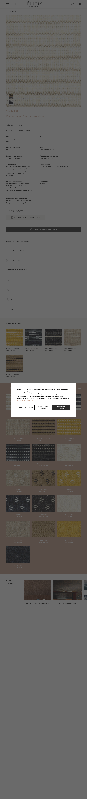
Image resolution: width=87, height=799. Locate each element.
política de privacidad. (26, 400)
